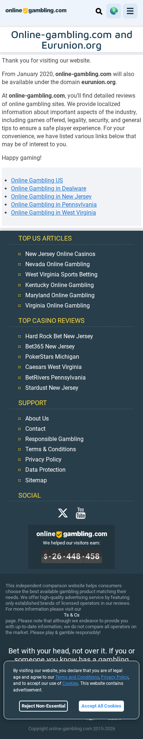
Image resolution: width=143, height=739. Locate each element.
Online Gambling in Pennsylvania (54, 204)
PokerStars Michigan (52, 356)
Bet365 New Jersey (50, 346)
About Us (37, 418)
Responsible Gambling (54, 439)
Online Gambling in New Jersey (51, 196)
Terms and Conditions (77, 677)
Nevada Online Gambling (57, 264)
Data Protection (45, 469)
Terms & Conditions (50, 449)
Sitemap (36, 480)
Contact (35, 428)
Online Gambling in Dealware (48, 188)
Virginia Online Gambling (57, 305)
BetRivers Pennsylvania (55, 377)
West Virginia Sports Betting (61, 274)
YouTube (81, 513)
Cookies (70, 683)
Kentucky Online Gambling (59, 285)
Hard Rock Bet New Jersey (59, 336)
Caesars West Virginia (53, 366)
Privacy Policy (43, 459)
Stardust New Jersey (51, 387)
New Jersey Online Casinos (60, 253)
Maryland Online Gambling (60, 295)
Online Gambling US (37, 180)
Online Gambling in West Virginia (53, 212)
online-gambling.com (36, 11)
